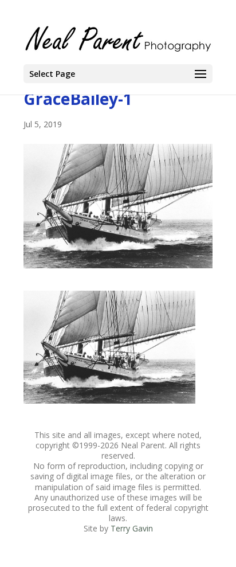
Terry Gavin (132, 528)
